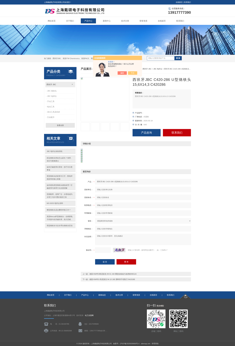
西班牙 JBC (51, 84)
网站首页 (52, 21)
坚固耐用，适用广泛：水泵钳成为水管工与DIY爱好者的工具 (59, 195)
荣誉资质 (143, 21)
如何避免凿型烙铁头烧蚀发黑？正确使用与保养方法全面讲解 (59, 186)
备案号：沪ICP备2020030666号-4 (126, 344)
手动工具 (50, 101)
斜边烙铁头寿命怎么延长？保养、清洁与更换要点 (59, 159)
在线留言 (179, 2)
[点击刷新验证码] (119, 250)
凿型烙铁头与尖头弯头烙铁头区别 (59, 226)
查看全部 (60, 125)
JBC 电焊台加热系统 (54, 151)
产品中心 (88, 21)
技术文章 (125, 21)
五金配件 (50, 117)
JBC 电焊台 (52, 96)
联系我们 (187, 2)
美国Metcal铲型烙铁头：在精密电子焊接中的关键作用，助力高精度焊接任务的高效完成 (59, 218)
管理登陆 (155, 344)
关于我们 (70, 21)
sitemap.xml (145, 344)
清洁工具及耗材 (53, 112)
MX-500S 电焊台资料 (55, 203)
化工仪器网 (89, 315)
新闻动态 (102, 295)
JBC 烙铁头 (52, 91)
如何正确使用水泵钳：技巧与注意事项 (59, 168)
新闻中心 (107, 21)
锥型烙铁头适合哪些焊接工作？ (59, 210)
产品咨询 (146, 132)
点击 (72, 84)
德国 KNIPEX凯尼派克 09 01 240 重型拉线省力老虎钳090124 (112, 274)
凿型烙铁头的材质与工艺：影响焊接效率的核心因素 (59, 177)
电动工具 (50, 107)
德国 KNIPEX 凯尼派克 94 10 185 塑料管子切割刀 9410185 (112, 279)
